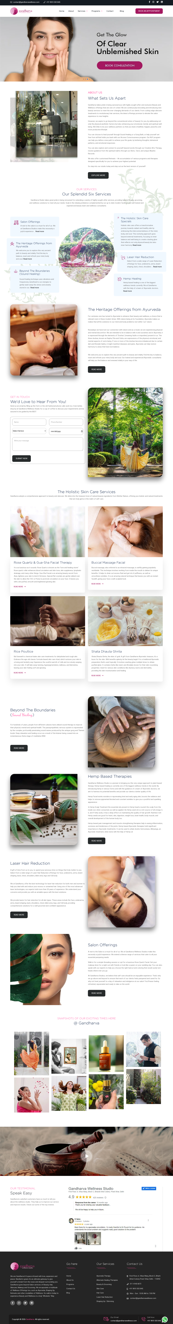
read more (96, 369)
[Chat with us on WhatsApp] (164, 1319)
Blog (122, 11)
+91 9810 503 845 (136, 1289)
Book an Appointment (149, 11)
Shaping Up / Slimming (105, 1301)
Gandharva (30, 1319)
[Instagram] (153, 2)
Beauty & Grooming (104, 1284)
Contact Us (70, 1289)
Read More (19, 587)
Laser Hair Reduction (105, 1297)
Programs (96, 11)
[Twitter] (158, 2)
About (71, 11)
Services (81, 11)
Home (61, 11)
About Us (70, 1280)
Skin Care (100, 1289)
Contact (109, 11)
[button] (83, 79)
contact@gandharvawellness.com (26, 2)
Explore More (98, 175)
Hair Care (100, 1293)
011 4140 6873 (135, 1284)
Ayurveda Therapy (103, 1276)
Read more (40, 231)
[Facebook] (149, 2)
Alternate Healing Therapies (107, 1280)
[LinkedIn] (162, 2)
